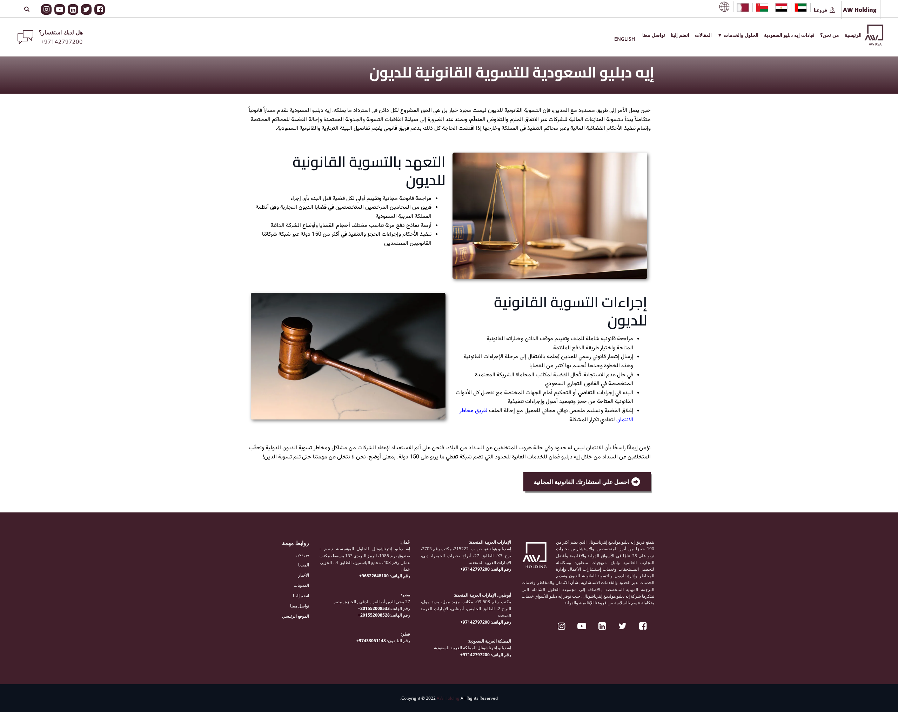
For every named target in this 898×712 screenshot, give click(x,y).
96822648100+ (374, 576)
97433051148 (372, 641)
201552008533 (375, 608)
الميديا (303, 565)
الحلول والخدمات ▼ (737, 35)
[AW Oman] (762, 7)
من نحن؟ (829, 35)
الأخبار (303, 575)
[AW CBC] (724, 6)
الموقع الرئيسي (295, 616)
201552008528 (375, 615)
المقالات (703, 35)
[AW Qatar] (743, 7)
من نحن (302, 555)
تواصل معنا (653, 35)
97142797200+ (475, 569)
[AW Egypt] (781, 7)
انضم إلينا (680, 35)
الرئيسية (853, 35)
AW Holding (448, 698)
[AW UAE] (801, 7)
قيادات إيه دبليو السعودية (789, 35)
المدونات (301, 585)
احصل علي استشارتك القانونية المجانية (582, 482)
